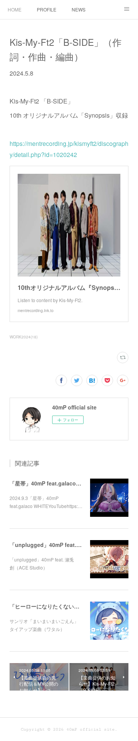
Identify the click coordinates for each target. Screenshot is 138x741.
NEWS (78, 9)
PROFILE (46, 9)
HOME (14, 9)
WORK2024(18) (24, 337)
